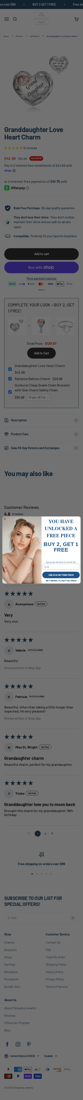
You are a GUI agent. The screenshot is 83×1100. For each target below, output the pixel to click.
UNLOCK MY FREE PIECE (61, 574)
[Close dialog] (5, 519)
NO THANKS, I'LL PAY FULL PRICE (61, 580)
